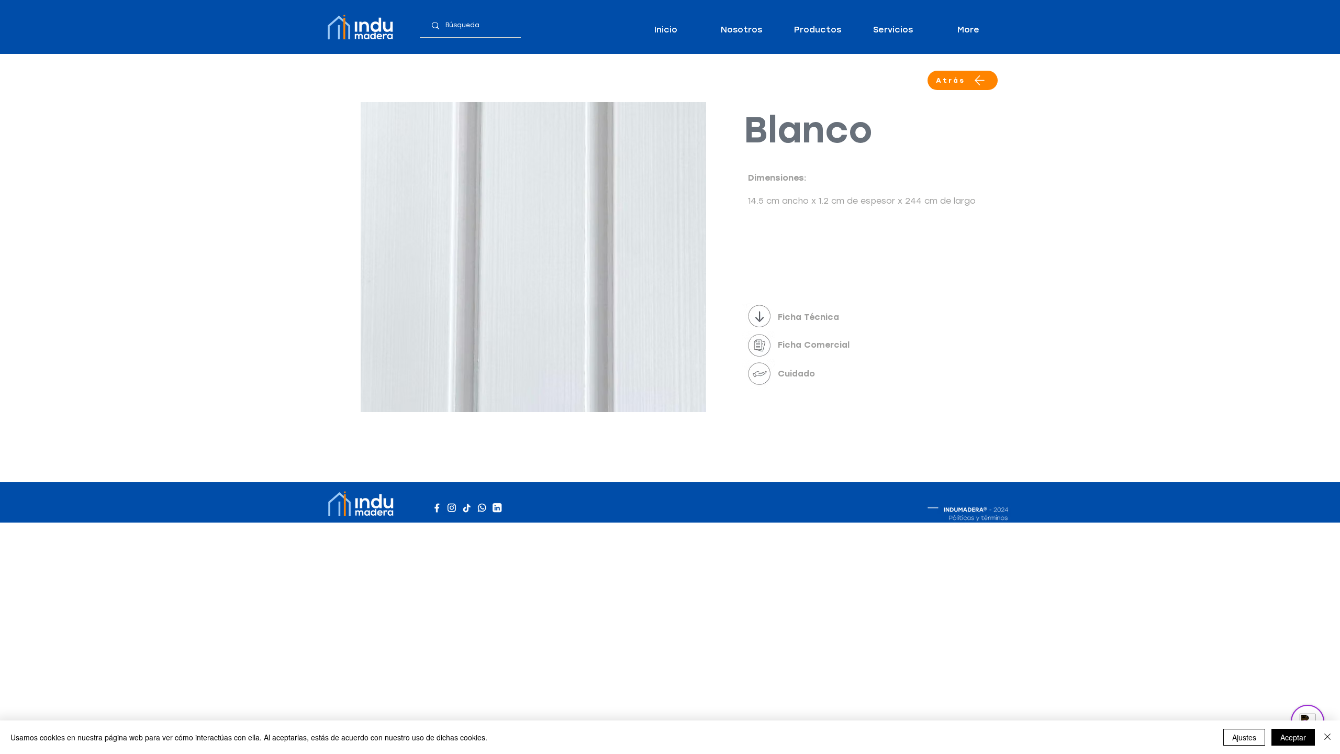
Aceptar (1293, 737)
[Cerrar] (1327, 737)
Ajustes (1244, 737)
